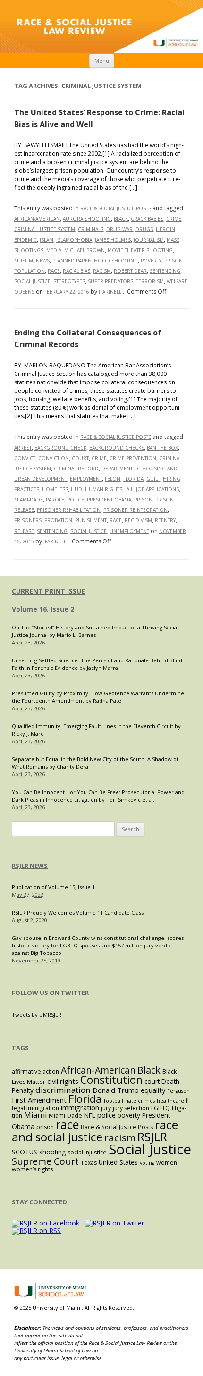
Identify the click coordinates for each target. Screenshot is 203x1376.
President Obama (109, 499)
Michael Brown (84, 250)
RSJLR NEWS (30, 865)
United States (118, 1162)
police (75, 499)
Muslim (23, 260)
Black (121, 218)
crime (173, 218)
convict (24, 458)
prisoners (28, 520)
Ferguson (178, 1091)
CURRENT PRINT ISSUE (48, 591)
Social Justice (32, 281)
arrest (23, 448)
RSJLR (152, 1137)
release (24, 531)
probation (58, 520)
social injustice (87, 1152)
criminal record (76, 468)
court (80, 458)
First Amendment (39, 1100)
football (113, 1101)
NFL (89, 1115)
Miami (35, 1115)
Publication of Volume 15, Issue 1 (53, 887)
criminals (90, 229)
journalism (149, 240)
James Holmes (113, 240)
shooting (52, 1151)
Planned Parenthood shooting (95, 260)
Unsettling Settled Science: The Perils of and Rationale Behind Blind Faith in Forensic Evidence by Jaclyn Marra (97, 664)
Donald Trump (116, 1090)
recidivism (138, 520)
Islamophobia (74, 240)
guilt (153, 479)
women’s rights (32, 1169)
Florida (133, 479)
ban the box (162, 448)
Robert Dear (130, 271)
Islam (46, 240)
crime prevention (133, 458)
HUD (76, 489)
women (166, 1163)
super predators (110, 281)
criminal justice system (44, 229)
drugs (144, 229)
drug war (119, 229)
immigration (80, 1107)
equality (153, 1090)
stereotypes (69, 281)
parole (55, 499)
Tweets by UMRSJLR (36, 1014)
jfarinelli (111, 291)
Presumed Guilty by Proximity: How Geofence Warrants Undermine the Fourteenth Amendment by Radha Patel (98, 697)
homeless (55, 489)
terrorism (150, 281)
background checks (116, 448)
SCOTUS (24, 1151)
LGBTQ (160, 1108)
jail (129, 489)
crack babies (147, 218)
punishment (91, 520)
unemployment (129, 531)
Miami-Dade (28, 499)
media (53, 250)
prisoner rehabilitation (69, 510)
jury (106, 1108)
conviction (53, 458)
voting (147, 1163)
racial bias (76, 271)
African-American (37, 218)
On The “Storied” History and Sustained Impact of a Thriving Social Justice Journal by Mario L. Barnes (95, 631)
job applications (157, 489)
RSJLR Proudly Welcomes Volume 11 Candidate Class (78, 912)
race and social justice (95, 1131)
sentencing (165, 271)
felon (112, 479)
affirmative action (35, 1071)
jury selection (131, 1108)
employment (86, 479)
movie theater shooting (140, 250)
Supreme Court (45, 1161)
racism (102, 271)
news (43, 260)
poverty (151, 260)
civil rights (62, 1081)
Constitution (111, 1080)
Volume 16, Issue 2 (43, 608)
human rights (103, 489)
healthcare (170, 1101)
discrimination (63, 1089)
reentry (165, 520)
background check (60, 448)
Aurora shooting (87, 218)
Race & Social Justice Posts (115, 208)
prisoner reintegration (135, 510)
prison (143, 499)
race (54, 271)
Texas (89, 1163)
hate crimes (140, 1101)
